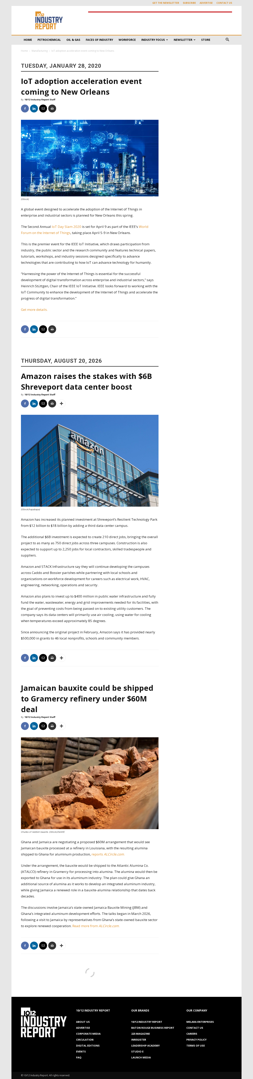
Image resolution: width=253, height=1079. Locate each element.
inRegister (138, 1039)
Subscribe (189, 3)
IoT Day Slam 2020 (66, 226)
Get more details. (34, 309)
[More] (61, 403)
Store (205, 40)
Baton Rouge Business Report (152, 1028)
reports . (109, 854)
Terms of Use (195, 1045)
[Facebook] (25, 108)
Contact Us (224, 3)
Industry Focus (153, 40)
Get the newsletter (165, 3)
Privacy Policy (196, 1039)
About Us (83, 1022)
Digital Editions (88, 1045)
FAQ (78, 1057)
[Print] (52, 108)
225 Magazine (140, 1033)
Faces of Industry (99, 40)
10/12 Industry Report (146, 1022)
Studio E (137, 1051)
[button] (227, 40)
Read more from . (96, 926)
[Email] (43, 108)
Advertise (206, 3)
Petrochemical (49, 40)
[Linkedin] (34, 108)
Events (81, 1051)
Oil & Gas (73, 40)
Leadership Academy (145, 1045)
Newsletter (183, 40)
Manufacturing (40, 50)
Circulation (84, 1039)
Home (28, 40)
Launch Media (141, 1057)
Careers (191, 1033)
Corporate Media (88, 1033)
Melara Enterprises (200, 1022)
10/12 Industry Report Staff (40, 99)
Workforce (127, 40)
